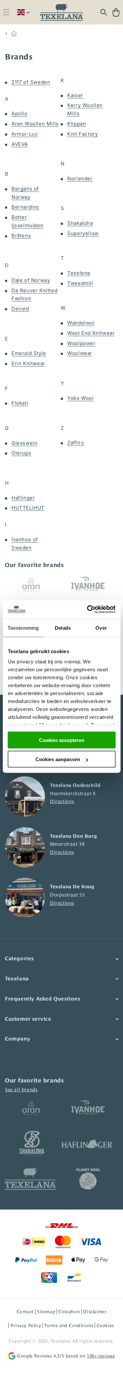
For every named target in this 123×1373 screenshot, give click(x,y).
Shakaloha (80, 223)
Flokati (19, 403)
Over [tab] (101, 627)
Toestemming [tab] (23, 627)
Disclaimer (94, 1311)
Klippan (76, 124)
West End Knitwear (90, 333)
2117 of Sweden (30, 82)
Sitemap (46, 1311)
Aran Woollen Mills (35, 124)
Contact (25, 1311)
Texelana (60, 1341)
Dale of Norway (30, 280)
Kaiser (75, 95)
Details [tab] (63, 627)
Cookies (105, 1325)
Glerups (21, 453)
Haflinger (23, 498)
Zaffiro (75, 443)
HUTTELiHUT (28, 508)
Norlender (79, 178)
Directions (62, 801)
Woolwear (79, 353)
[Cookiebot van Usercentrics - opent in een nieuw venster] (87, 609)
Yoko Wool (80, 398)
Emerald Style (28, 353)
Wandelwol (80, 323)
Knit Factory (82, 134)
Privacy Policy (25, 1325)
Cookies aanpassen (57, 759)
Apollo (19, 113)
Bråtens (21, 235)
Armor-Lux (24, 134)
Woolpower (81, 343)
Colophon (69, 1311)
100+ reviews (101, 1355)
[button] (6, 12)
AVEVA (19, 144)
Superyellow (83, 233)
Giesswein (24, 443)
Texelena (78, 273)
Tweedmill (80, 283)
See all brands (21, 1089)
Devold (20, 308)
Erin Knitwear (28, 363)
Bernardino (25, 207)
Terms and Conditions (68, 1325)
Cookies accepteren (61, 740)
